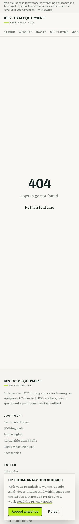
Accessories (12, 453)
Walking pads (14, 428)
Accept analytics (25, 511)
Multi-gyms (59, 32)
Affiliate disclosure (18, 521)
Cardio (9, 32)
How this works (44, 9)
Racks (41, 32)
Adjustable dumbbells (20, 440)
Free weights (13, 434)
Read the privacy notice (34, 501)
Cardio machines (16, 422)
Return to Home (39, 207)
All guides (11, 471)
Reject (53, 511)
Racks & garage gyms (19, 446)
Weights (25, 32)
